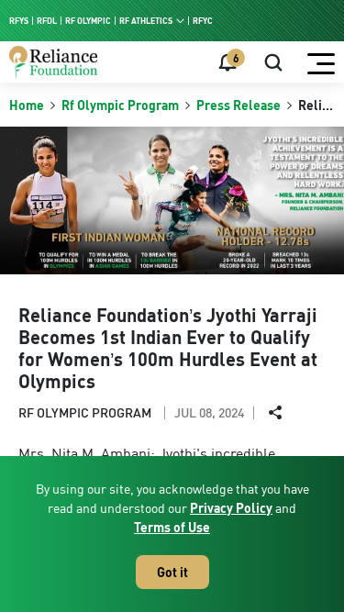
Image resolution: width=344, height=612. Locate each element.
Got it (172, 572)
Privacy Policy (231, 508)
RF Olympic (88, 21)
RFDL (47, 21)
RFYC (203, 21)
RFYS (18, 21)
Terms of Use (172, 527)
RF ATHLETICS (145, 21)
